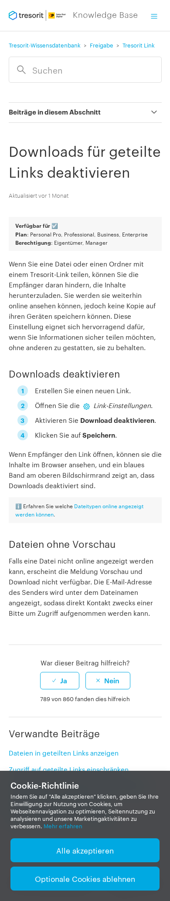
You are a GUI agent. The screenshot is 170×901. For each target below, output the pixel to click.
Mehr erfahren (63, 826)
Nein (111, 680)
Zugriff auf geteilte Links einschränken (69, 769)
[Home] (73, 15)
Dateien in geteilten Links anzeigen (64, 752)
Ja (63, 680)
